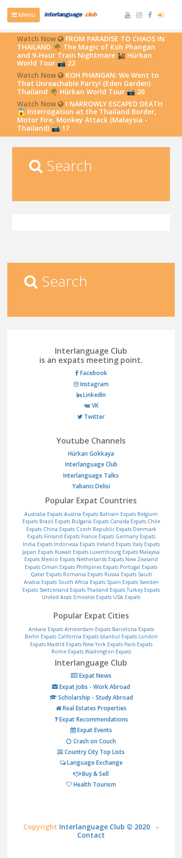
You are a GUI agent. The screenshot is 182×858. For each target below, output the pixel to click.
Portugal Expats (138, 567)
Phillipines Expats (97, 567)
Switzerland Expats (62, 589)
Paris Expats (138, 644)
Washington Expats (108, 651)
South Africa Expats (81, 582)
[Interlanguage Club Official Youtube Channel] (128, 15)
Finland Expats (62, 536)
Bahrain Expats (117, 514)
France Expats (97, 536)
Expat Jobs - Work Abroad (94, 687)
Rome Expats (67, 651)
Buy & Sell (95, 774)
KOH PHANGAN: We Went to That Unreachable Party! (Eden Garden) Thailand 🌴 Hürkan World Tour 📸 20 (88, 83)
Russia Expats (120, 574)
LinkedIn (94, 395)
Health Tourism (94, 784)
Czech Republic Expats (104, 529)
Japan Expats (37, 552)
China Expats (59, 529)
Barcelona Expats (133, 629)
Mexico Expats (58, 559)
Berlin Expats (40, 636)
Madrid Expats (64, 644)
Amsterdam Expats (88, 629)
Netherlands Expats (100, 559)
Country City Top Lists (94, 752)
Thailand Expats (106, 589)
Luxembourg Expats (114, 552)
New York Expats (103, 644)
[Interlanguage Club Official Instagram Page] (140, 15)
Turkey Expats (143, 589)
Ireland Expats (114, 544)
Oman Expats (58, 567)
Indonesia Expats (74, 544)
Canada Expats (128, 521)
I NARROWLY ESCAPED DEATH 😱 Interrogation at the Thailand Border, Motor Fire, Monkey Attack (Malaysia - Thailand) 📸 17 (90, 116)
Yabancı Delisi (91, 486)
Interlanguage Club (91, 464)
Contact (91, 835)
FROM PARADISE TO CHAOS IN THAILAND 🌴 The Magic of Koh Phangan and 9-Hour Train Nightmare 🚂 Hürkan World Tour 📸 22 (91, 51)
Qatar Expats (46, 574)
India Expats (37, 544)
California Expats (78, 636)
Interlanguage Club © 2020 (107, 826)
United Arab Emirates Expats (77, 597)
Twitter (94, 416)
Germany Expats (135, 536)
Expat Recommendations (93, 719)
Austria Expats (81, 514)
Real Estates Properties (94, 708)
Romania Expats (83, 574)
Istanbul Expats (118, 636)
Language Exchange (94, 762)
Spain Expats (122, 582)
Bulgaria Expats (90, 521)
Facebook (93, 373)
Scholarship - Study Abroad (95, 697)
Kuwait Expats (71, 552)
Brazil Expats (54, 521)
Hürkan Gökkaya (91, 453)
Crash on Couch (94, 741)
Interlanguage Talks (91, 475)
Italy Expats (146, 544)
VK (94, 405)
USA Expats (126, 597)
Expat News (95, 675)
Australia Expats (43, 514)
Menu (26, 14)
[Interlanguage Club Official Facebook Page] (151, 15)
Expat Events (94, 730)
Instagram (94, 384)
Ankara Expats (46, 629)
